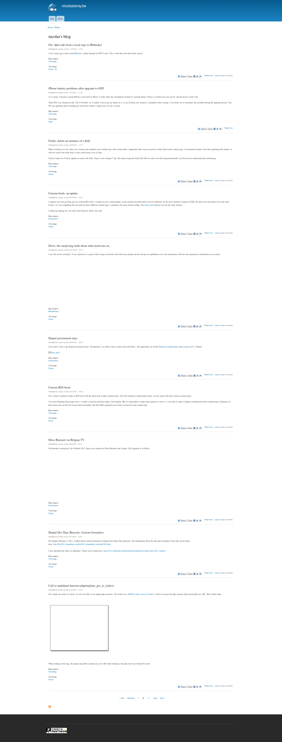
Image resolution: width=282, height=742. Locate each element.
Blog (52, 18)
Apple (50, 121)
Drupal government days (62, 338)
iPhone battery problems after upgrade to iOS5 (76, 88)
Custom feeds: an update (63, 193)
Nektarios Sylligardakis (168, 346)
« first (121, 698)
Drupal (50, 69)
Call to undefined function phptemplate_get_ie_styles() (81, 586)
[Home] (52, 8)
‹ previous (130, 698)
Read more (209, 75)
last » (162, 698)
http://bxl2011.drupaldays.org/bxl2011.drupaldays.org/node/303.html (82, 544)
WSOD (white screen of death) (140, 594)
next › (155, 698)
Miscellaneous (53, 311)
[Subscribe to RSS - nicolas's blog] (49, 705)
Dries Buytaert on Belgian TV (66, 440)
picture (187, 346)
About (60, 18)
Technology (52, 61)
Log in (217, 75)
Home (50, 27)
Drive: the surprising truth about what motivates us (78, 246)
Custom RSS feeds (59, 387)
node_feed (149, 205)
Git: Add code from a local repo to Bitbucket (75, 45)
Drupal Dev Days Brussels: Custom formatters (76, 532)
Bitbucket (78, 53)
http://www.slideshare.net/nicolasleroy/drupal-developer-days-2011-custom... (135, 550)
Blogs (57, 27)
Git (56, 69)
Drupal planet (53, 219)
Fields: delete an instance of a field (69, 141)
